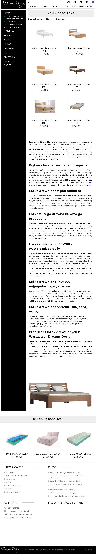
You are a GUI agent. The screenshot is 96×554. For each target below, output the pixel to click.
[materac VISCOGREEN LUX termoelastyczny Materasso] (79, 439)
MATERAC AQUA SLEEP (17, 454)
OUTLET (7, 65)
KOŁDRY (8, 53)
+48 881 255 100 (13, 508)
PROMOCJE (9, 61)
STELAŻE (8, 44)
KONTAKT (89, 6)
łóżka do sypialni (84, 182)
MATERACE (9, 31)
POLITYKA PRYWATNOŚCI (16, 476)
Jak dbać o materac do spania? (62, 490)
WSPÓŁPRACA (78, 6)
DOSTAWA (10, 479)
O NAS (44, 6)
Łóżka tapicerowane (14, 16)
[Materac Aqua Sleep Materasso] (17, 439)
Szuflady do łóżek (15, 24)
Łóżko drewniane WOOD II (77, 121)
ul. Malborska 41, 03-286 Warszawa (19, 514)
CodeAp (88, 550)
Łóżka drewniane (13, 21)
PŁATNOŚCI (10, 482)
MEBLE (7, 40)
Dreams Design (35, 19)
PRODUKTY (33, 6)
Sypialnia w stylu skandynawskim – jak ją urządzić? (66, 485)
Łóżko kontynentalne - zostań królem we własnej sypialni (66, 477)
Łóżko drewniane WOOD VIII (44, 49)
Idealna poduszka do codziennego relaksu (67, 496)
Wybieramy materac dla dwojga (63, 493)
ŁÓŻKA (7, 13)
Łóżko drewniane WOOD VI (77, 85)
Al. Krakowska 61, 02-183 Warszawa (19, 517)
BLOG (66, 6)
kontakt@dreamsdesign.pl (18, 511)
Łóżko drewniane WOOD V (77, 49)
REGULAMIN (11, 473)
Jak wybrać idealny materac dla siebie (65, 481)
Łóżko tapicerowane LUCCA (48, 454)
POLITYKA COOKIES (14, 486)
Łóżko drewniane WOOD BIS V (44, 85)
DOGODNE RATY (13, 492)
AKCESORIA (9, 57)
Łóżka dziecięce (12, 27)
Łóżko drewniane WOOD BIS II (44, 121)
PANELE (8, 35)
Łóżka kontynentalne (14, 19)
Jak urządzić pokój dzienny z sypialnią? (65, 473)
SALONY (55, 6)
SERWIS (9, 489)
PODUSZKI (9, 48)
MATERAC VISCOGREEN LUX (79, 454)
